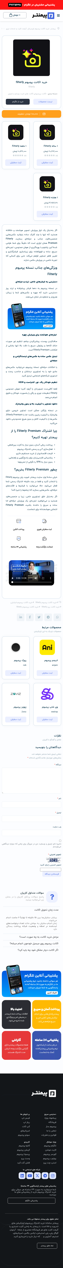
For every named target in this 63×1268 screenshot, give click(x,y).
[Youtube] (29, 1175)
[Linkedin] (22, 1175)
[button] (58, 14)
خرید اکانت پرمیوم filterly (46, 602)
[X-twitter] (37, 1175)
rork (24, 665)
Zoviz (24, 712)
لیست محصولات (45, 101)
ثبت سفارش (47, 162)
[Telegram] (45, 1175)
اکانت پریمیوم (40, 93)
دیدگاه (57, 764)
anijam (55, 665)
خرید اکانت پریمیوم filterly (27, 607)
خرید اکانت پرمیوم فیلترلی (21, 602)
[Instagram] (52, 1175)
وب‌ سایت (57, 827)
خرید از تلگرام (17, 101)
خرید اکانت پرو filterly (51, 607)
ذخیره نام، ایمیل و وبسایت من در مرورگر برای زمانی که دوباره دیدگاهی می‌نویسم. (31, 845)
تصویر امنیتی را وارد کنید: (50, 865)
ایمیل (58, 812)
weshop (54, 712)
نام (59, 798)
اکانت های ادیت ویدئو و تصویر (20, 93)
